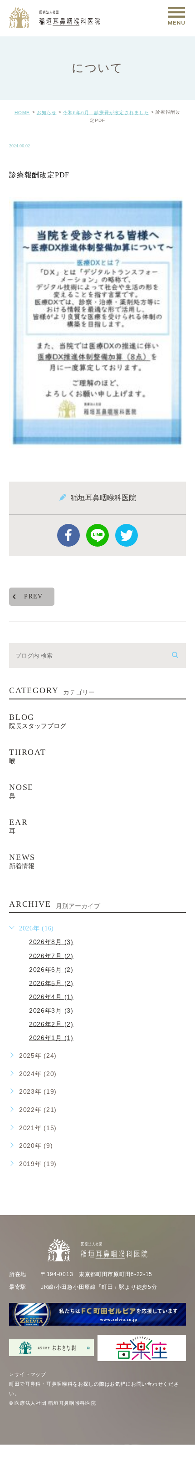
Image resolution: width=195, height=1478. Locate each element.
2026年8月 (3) (51, 941)
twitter (126, 535)
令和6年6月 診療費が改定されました (106, 112)
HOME (22, 112)
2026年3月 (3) (51, 1010)
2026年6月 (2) (51, 969)
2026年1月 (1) (51, 1037)
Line (97, 535)
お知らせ (47, 112)
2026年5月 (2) (51, 982)
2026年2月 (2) (51, 1023)
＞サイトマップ (27, 1374)
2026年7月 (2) (51, 955)
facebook (68, 535)
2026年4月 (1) (51, 996)
